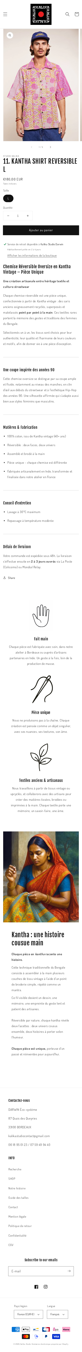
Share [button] (11, 578)
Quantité (7, 207)
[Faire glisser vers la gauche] (31, 147)
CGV (11, 1245)
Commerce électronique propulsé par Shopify (50, 1344)
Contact (13, 1207)
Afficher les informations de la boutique (32, 255)
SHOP (11, 1178)
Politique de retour (20, 1226)
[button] (5, 14)
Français (54, 1314)
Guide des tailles (18, 1197)
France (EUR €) (25, 1314)
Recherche (14, 1169)
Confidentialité (17, 1235)
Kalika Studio (25, 1344)
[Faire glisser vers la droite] (50, 147)
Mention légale (17, 1216)
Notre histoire (16, 1188)
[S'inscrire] (69, 1271)
